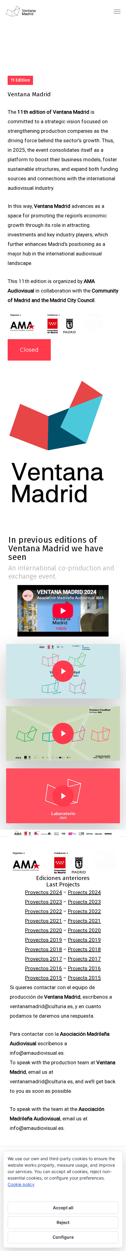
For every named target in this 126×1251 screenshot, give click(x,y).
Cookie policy (21, 1184)
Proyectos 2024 (43, 892)
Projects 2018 (84, 949)
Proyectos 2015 (43, 978)
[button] (117, 11)
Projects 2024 (84, 892)
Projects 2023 (84, 902)
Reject (63, 1222)
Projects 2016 (84, 968)
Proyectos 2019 (43, 940)
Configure (63, 1237)
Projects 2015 (84, 978)
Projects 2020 (84, 930)
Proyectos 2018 (43, 949)
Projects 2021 (84, 921)
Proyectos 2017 (43, 959)
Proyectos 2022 (43, 911)
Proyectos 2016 (43, 968)
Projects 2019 (84, 940)
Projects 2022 (84, 911)
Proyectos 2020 (43, 930)
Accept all (63, 1207)
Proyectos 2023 (43, 902)
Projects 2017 (84, 959)
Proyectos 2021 (43, 921)
